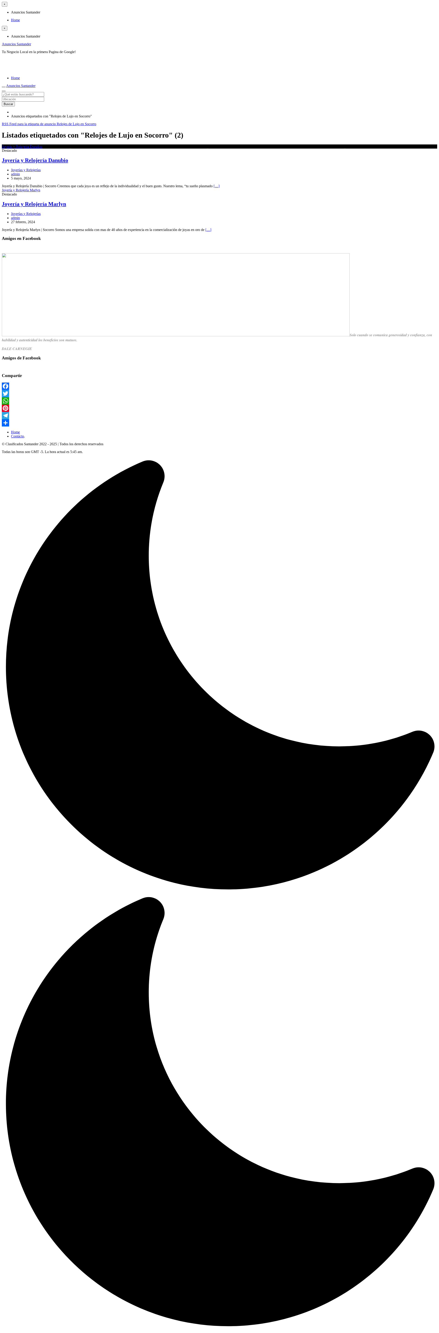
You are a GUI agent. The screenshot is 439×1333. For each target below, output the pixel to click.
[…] (217, 186)
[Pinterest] (219, 408)
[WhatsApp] (219, 401)
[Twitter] (219, 393)
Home (15, 20)
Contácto (17, 436)
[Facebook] (219, 386)
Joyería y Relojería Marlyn (34, 204)
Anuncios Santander (16, 44)
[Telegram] (219, 415)
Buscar (8, 104)
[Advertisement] (55, 64)
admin (15, 174)
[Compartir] (219, 422)
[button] (219, 894)
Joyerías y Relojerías (26, 170)
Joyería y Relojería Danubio (35, 160)
